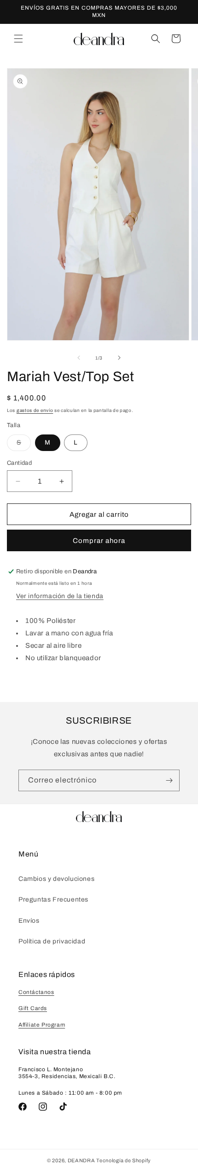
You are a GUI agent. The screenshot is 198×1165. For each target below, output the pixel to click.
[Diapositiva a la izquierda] (79, 358)
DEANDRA (81, 1160)
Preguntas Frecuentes (53, 899)
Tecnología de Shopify (123, 1160)
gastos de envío (35, 410)
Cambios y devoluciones (56, 878)
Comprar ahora (99, 540)
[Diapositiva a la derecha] (119, 358)
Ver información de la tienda (60, 596)
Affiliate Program (41, 1025)
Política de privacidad (51, 941)
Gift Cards (32, 1008)
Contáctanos (36, 992)
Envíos (29, 920)
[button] (18, 39)
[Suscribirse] (169, 780)
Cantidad (19, 463)
